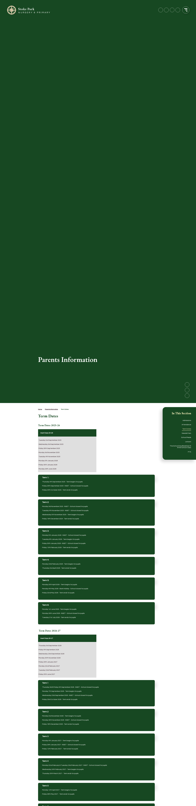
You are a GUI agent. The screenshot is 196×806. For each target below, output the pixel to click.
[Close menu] (185, 10)
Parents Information (51, 409)
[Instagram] (166, 10)
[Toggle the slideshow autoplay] (187, 395)
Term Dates (65, 409)
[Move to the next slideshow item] (187, 384)
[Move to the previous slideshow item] (187, 390)
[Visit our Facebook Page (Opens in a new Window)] (160, 10)
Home (40, 409)
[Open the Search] (177, 10)
